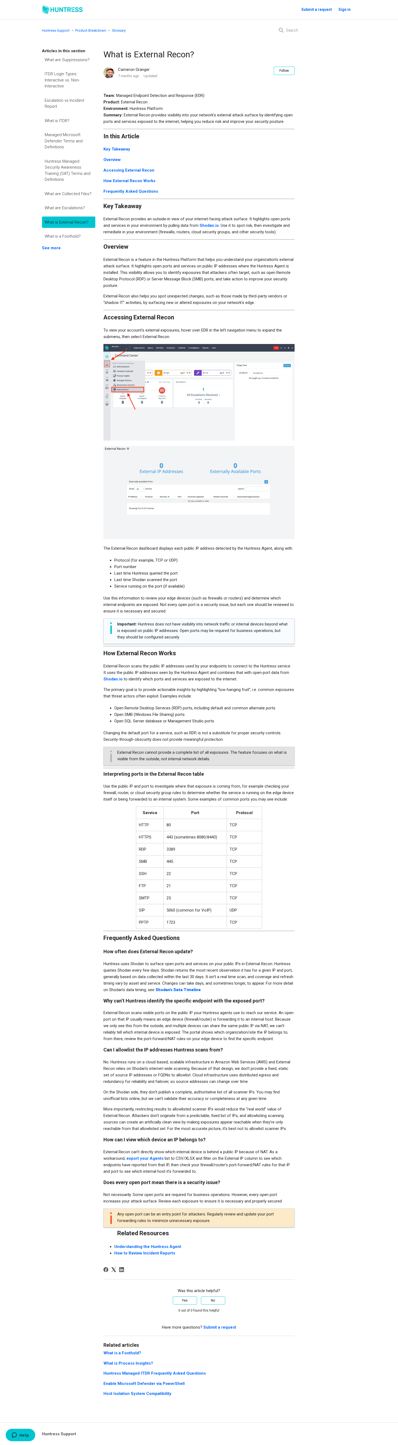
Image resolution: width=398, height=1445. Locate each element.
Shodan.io (209, 225)
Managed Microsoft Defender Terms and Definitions (64, 140)
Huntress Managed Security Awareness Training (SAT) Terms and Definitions (67, 170)
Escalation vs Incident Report (64, 103)
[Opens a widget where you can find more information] (20, 1435)
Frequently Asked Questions (130, 191)
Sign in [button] (344, 9)
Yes (185, 1300)
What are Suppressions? (67, 59)
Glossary (119, 30)
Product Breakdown (90, 30)
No (213, 1300)
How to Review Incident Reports (144, 1253)
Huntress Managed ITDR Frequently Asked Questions (154, 1373)
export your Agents (145, 1158)
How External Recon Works (129, 180)
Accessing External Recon (128, 170)
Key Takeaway (116, 149)
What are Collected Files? (68, 193)
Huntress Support (56, 30)
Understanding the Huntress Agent (147, 1246)
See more (51, 247)
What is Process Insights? (128, 1363)
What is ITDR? (57, 120)
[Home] (62, 10)
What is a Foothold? (63, 236)
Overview (112, 159)
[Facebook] (105, 1269)
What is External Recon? (67, 222)
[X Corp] (113, 1269)
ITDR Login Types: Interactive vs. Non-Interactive (62, 80)
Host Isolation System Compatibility (137, 1393)
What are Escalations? (65, 207)
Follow (284, 71)
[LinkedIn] (121, 1269)
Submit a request (316, 9)
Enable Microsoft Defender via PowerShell (144, 1383)
